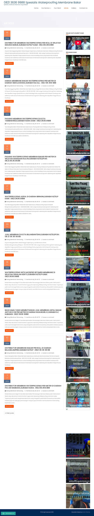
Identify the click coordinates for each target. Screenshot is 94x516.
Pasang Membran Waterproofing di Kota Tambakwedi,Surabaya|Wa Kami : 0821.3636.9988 (28, 119)
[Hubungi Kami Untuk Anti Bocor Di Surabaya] (78, 168)
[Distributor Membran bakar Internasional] (78, 67)
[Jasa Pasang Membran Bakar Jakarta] (78, 193)
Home (36, 8)
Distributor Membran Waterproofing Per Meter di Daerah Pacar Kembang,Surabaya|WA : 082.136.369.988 (33, 386)
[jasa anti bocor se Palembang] (78, 471)
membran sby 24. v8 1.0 (33, 48)
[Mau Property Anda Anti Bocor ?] (78, 420)
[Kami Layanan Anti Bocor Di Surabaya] (78, 269)
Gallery (73, 8)
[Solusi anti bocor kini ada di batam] (78, 370)
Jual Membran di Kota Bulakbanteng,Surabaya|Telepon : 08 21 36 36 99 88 (32, 235)
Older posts (10, 413)
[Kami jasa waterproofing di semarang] (78, 319)
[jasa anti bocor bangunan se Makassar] (78, 496)
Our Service (45, 8)
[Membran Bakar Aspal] (78, 92)
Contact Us (83, 8)
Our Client (57, 8)
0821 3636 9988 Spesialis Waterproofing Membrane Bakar (42, 2)
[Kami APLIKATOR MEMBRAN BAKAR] (78, 244)
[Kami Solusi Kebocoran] (78, 218)
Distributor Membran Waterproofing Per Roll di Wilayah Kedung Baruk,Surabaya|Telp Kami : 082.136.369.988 (33, 44)
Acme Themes (86, 512)
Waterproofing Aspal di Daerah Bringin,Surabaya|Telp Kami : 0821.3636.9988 (31, 197)
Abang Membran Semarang (14, 48)
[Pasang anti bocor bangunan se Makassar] (78, 344)
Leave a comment (48, 48)
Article (66, 8)
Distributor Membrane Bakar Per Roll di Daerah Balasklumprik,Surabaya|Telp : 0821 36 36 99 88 (28, 349)
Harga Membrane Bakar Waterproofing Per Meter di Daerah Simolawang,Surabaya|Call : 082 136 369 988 (30, 82)
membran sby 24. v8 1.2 (33, 279)
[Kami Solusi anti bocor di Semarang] (78, 395)
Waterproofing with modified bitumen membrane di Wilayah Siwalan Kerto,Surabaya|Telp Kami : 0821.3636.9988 (30, 274)
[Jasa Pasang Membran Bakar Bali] (78, 117)
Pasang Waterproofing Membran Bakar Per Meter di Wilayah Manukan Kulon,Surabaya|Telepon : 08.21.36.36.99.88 (30, 158)
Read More (9, 63)
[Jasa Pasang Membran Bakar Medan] (78, 143)
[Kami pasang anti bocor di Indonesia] (78, 445)
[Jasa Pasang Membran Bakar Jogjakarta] (78, 294)
